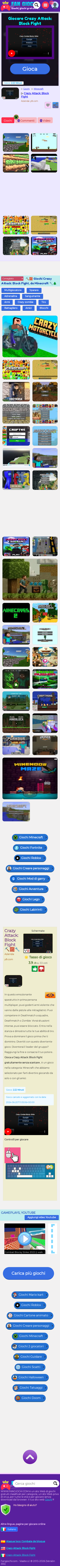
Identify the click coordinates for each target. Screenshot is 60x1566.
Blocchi (44, 308)
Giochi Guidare (31, 1356)
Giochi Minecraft (31, 837)
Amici (28, 308)
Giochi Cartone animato (31, 1315)
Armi (7, 302)
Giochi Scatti (31, 1367)
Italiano (11, 1529)
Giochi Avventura (31, 889)
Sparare (34, 290)
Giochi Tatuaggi (31, 1387)
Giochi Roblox (31, 858)
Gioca (29, 69)
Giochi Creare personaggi (31, 868)
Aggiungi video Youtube (42, 1217)
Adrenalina (10, 296)
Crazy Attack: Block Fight (20, 1555)
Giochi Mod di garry (31, 878)
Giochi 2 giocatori (31, 1346)
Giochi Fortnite (31, 847)
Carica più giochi (28, 1273)
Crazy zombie (25, 302)
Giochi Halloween (31, 1377)
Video (45, 120)
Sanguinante (32, 296)
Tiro (43, 302)
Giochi (8, 120)
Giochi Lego (31, 899)
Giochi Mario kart (31, 1294)
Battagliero (10, 308)
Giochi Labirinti (31, 909)
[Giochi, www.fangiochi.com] (20, 6)
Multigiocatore (13, 290)
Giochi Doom (31, 1398)
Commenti (26, 120)
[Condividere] (55, 105)
